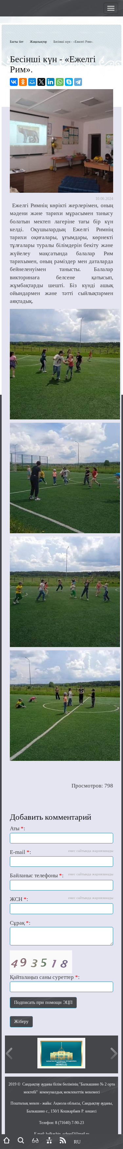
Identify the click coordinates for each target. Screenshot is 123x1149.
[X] (41, 82)
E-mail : (61, 852)
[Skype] (69, 82)
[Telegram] (78, 82)
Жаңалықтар (38, 41)
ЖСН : (61, 899)
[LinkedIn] (50, 82)
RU (77, 1141)
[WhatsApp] (60, 82)
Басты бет (16, 41)
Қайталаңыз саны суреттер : (45, 977)
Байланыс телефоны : (61, 875)
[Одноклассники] (23, 82)
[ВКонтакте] (14, 82)
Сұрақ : (20, 923)
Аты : (17, 828)
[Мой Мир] (32, 82)
